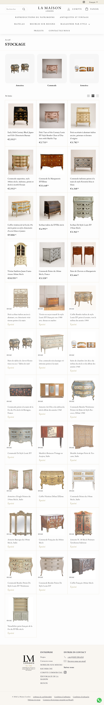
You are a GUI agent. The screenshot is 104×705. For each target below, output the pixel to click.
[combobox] (16, 9)
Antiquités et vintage (74, 17)
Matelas (19, 24)
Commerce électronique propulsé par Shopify (58, 700)
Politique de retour (34, 700)
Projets (39, 30)
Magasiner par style (74, 24)
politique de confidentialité (42, 697)
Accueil (7, 40)
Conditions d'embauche (81, 697)
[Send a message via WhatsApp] (99, 700)
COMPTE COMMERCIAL (51, 672)
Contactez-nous (59, 30)
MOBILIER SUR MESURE (51, 665)
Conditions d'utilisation (62, 697)
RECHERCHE (46, 668)
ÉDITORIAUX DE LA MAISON (49, 677)
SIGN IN (44, 683)
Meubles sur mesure (42, 24)
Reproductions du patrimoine (35, 17)
